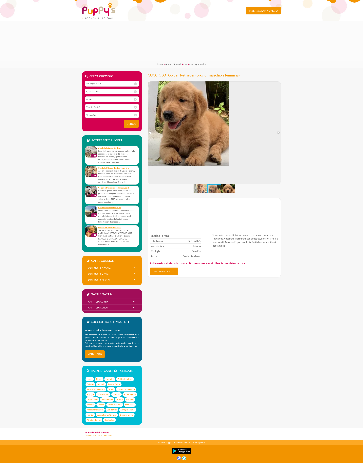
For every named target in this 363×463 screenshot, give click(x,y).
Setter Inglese (130, 394)
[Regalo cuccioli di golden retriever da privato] (91, 211)
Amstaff (101, 384)
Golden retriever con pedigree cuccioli (113, 188)
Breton (120, 399)
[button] (150, 132)
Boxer (111, 389)
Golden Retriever (125, 379)
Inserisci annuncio (263, 10)
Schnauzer (129, 404)
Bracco (101, 404)
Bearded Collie (126, 415)
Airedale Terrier (94, 420)
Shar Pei (90, 404)
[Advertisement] (181, 41)
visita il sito (95, 354)
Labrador (110, 379)
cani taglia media (197, 64)
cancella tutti (91, 435)
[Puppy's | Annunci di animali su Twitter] (184, 459)
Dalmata (116, 394)
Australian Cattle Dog (106, 415)
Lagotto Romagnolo (126, 389)
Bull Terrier (112, 409)
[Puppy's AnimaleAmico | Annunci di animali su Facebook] (179, 459)
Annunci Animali (173, 64)
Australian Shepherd (96, 389)
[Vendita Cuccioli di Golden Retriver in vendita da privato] (91, 171)
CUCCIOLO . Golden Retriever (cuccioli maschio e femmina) (194, 75)
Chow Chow (92, 399)
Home (160, 64)
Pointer (90, 415)
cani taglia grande (99, 280)
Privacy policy (198, 442)
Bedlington (109, 420)
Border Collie (114, 384)
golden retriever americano (109, 227)
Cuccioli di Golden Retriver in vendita (113, 168)
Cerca (131, 123)
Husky (89, 379)
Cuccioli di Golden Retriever (110, 148)
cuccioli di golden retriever (109, 208)
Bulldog (90, 384)
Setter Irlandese (115, 404)
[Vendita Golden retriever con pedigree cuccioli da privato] (91, 191)
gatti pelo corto (98, 301)
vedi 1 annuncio (105, 435)
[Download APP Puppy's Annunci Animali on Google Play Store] (181, 453)
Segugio (90, 394)
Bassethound (107, 399)
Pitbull (99, 379)
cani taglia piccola (99, 268)
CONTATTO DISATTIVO (164, 271)
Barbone (130, 399)
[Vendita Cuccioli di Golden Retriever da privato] (91, 151)
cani (185, 64)
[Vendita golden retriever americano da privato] (91, 231)
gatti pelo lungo (98, 307)
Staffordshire (103, 394)
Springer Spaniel (128, 409)
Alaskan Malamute (95, 409)
